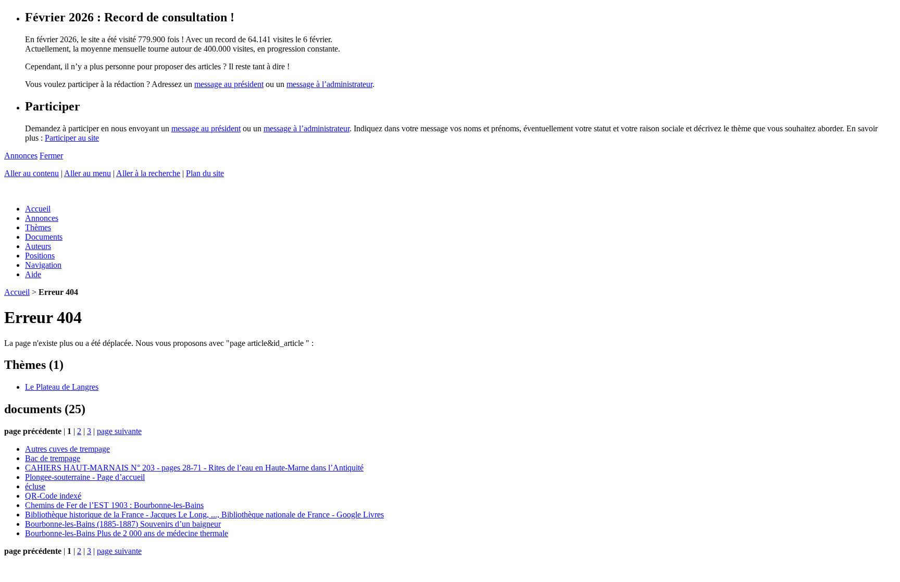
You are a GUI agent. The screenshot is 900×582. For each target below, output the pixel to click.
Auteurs (38, 246)
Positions (40, 255)
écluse (35, 486)
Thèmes (38, 227)
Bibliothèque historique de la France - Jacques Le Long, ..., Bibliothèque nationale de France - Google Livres (204, 514)
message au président (229, 84)
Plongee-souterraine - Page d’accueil (85, 477)
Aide (33, 274)
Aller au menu (87, 173)
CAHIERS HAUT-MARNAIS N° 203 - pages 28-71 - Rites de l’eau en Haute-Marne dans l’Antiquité (194, 467)
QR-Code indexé (53, 495)
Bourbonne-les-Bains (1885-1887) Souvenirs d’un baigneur (123, 523)
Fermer (51, 155)
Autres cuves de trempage (67, 448)
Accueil (38, 208)
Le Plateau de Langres (61, 386)
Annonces (21, 155)
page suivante (119, 431)
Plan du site (205, 173)
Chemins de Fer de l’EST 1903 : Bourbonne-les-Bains (114, 505)
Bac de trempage (52, 458)
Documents (44, 236)
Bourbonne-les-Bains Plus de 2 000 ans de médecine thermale (126, 533)
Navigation (43, 265)
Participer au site (72, 137)
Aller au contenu (31, 173)
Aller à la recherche (148, 173)
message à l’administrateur (329, 84)
